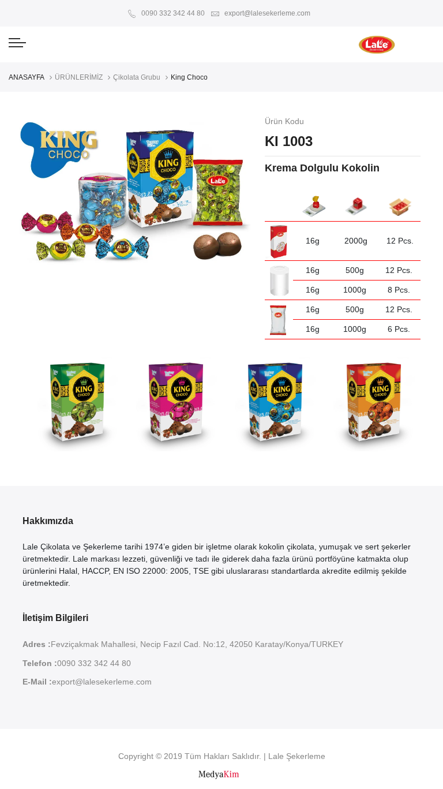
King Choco (189, 77)
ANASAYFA (26, 77)
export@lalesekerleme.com (266, 13)
